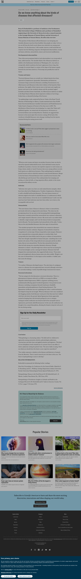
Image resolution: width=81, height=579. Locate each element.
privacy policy (8, 569)
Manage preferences (6, 572)
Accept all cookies (8, 576)
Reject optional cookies (25, 576)
